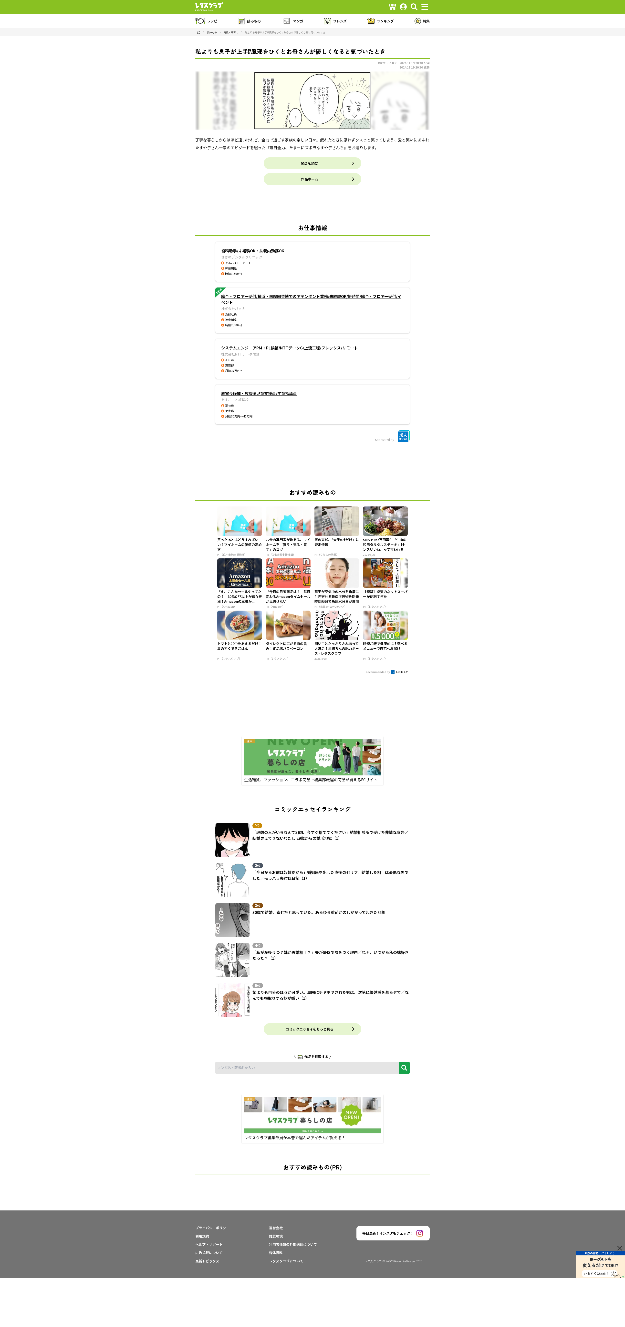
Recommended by (378, 672)
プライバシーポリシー (212, 1227)
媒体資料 (276, 1252)
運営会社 (276, 1227)
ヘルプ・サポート (209, 1244)
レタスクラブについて (286, 1260)
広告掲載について (209, 1252)
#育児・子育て (387, 63)
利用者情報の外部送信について (293, 1244)
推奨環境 (276, 1236)
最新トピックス (207, 1260)
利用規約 (202, 1236)
